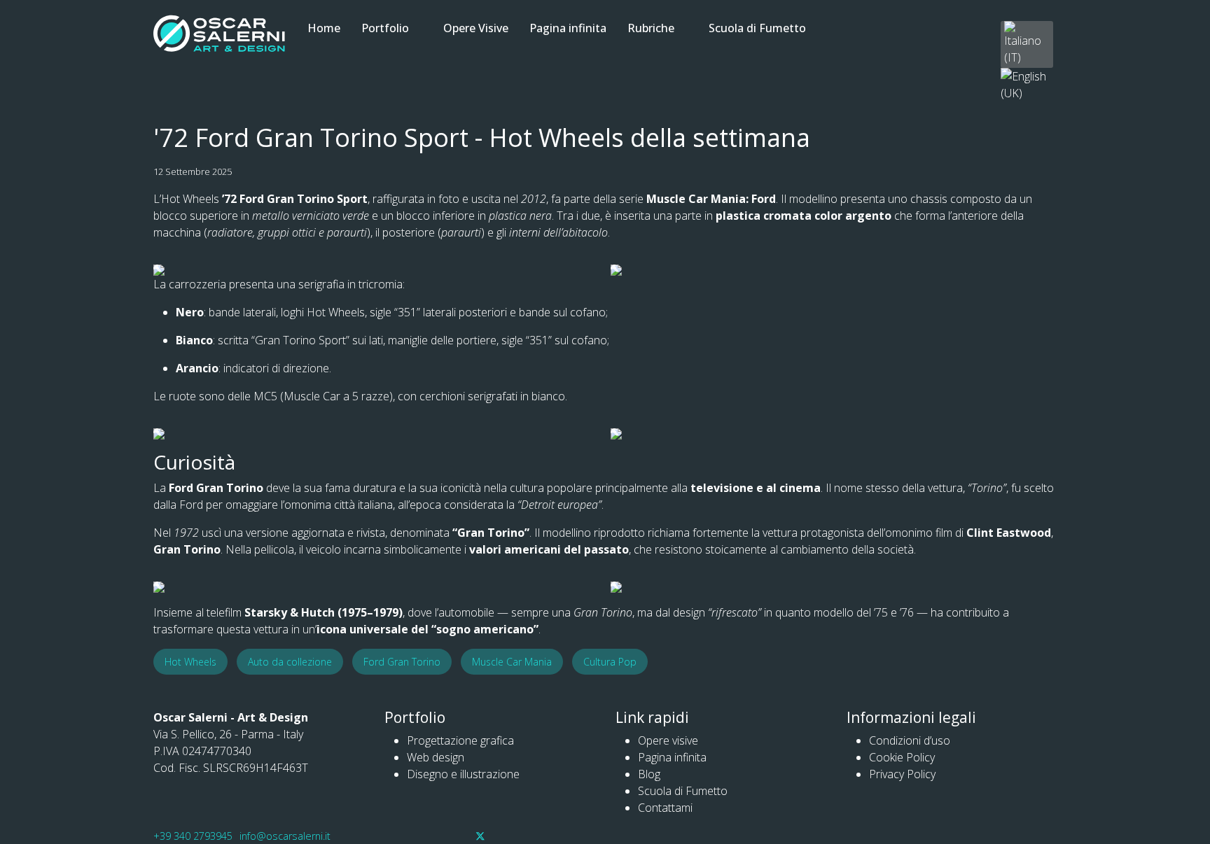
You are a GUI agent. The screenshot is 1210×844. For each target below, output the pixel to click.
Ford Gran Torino (401, 661)
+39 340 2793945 (192, 836)
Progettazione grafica (460, 740)
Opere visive (668, 740)
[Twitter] (480, 835)
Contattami (665, 807)
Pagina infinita (567, 28)
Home (323, 28)
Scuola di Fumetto (757, 28)
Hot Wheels (190, 661)
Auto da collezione (290, 661)
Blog (649, 774)
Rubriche (650, 28)
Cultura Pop (610, 661)
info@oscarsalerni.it (285, 836)
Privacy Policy (902, 774)
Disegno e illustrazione (463, 774)
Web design (435, 757)
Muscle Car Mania (512, 661)
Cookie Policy (902, 757)
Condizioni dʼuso (909, 740)
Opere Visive (475, 28)
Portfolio (385, 28)
